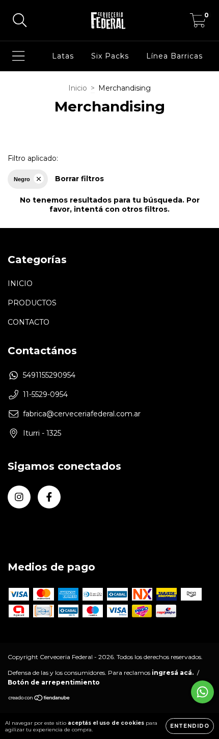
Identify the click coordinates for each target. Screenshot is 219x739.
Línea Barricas (174, 56)
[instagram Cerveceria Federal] (19, 497)
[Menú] (18, 56)
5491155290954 (49, 375)
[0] (197, 22)
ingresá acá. (173, 672)
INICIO (20, 283)
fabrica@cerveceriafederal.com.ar (82, 413)
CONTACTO (28, 322)
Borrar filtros (79, 178)
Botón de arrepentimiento (54, 682)
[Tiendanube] (39, 699)
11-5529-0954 (45, 394)
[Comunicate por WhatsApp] (202, 691)
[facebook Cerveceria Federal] (49, 497)
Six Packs (110, 56)
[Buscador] (20, 21)
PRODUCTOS (32, 302)
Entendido (189, 726)
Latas (63, 56)
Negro (22, 179)
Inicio (77, 88)
